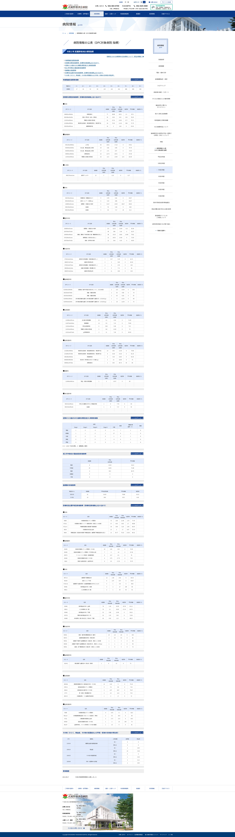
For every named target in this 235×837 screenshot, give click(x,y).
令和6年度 (161, 196)
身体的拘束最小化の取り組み (161, 224)
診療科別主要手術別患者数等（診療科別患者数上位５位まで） (84, 73)
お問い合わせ (154, 2)
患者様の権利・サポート (161, 92)
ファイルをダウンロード (137, 79)
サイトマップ (163, 834)
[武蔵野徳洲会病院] (75, 9)
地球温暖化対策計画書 (161, 120)
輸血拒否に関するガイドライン (161, 106)
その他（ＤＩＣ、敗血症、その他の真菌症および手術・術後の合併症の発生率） (90, 75)
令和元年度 (161, 163)
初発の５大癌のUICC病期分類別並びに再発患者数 (80, 65)
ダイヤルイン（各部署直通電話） (135, 834)
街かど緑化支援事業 (161, 114)
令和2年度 (161, 170)
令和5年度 (161, 189)
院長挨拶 (161, 59)
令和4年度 (161, 183)
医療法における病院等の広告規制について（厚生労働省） (125, 56)
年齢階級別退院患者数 (72, 60)
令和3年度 (161, 176)
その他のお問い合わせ (75, 828)
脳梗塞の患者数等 (70, 70)
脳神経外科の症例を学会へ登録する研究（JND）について (161, 134)
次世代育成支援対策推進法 (161, 202)
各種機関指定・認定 (161, 79)
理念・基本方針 (161, 73)
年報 (161, 142)
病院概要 (161, 66)
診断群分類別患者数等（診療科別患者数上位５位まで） (82, 63)
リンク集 (170, 834)
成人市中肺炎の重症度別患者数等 (75, 68)
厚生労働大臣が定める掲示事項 (161, 209)
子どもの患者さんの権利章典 (161, 99)
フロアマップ (161, 86)
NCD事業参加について (161, 127)
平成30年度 (161, 157)
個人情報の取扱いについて (151, 834)
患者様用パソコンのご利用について (161, 216)
